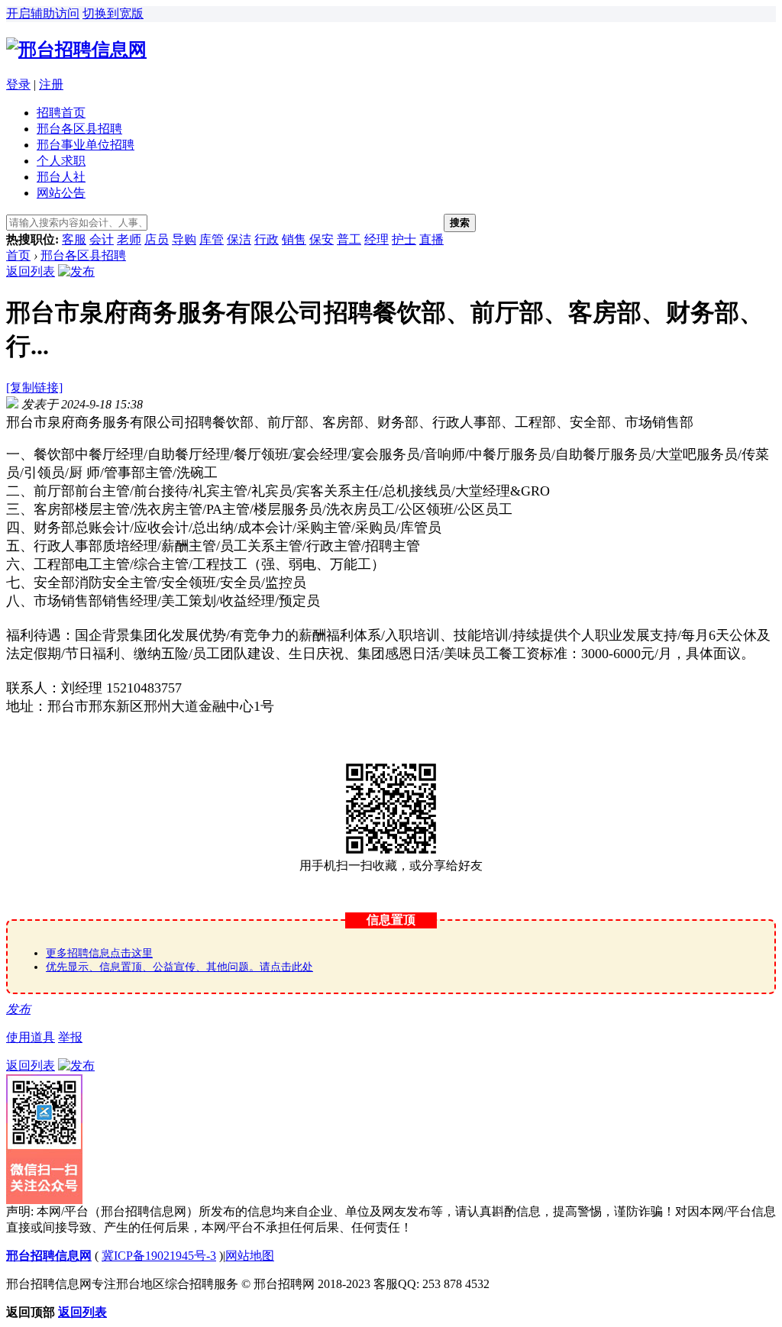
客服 (74, 239)
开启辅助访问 (42, 13)
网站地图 (249, 1255)
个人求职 (61, 160)
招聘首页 (61, 112)
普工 (349, 239)
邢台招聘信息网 (49, 1255)
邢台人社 (61, 176)
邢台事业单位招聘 (85, 144)
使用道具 (30, 1037)
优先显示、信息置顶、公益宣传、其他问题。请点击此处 (179, 967)
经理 (376, 239)
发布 (18, 1009)
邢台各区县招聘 (79, 128)
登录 (18, 84)
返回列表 (30, 271)
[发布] (76, 271)
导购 (184, 239)
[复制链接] (34, 387)
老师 (129, 239)
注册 (51, 84)
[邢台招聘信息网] (76, 50)
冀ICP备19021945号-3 (159, 1255)
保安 (321, 239)
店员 (156, 239)
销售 (294, 239)
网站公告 (61, 192)
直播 (431, 239)
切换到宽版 (113, 13)
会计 (101, 239)
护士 (404, 239)
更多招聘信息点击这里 (99, 953)
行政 (266, 239)
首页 (18, 255)
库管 (211, 239)
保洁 (239, 239)
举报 (70, 1037)
